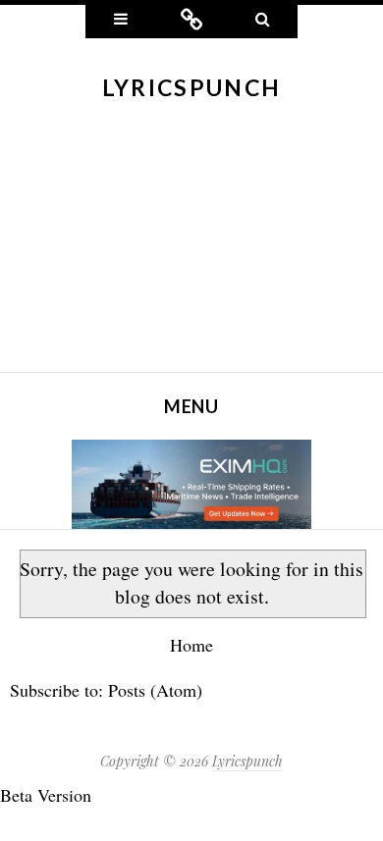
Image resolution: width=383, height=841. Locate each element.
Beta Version (45, 795)
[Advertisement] (191, 250)
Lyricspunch (191, 87)
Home (191, 645)
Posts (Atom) (155, 690)
